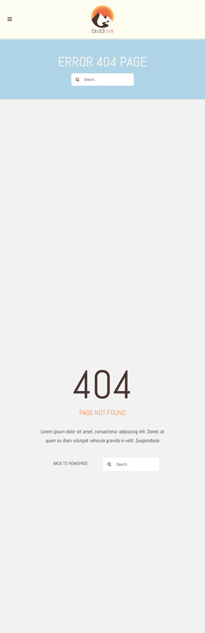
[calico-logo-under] (102, 8)
